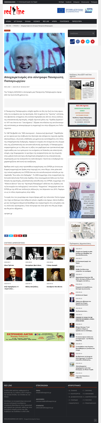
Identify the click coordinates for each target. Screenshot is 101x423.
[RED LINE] (14, 10)
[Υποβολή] (92, 33)
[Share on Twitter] (11, 236)
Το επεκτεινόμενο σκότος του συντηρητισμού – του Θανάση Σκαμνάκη (84, 338)
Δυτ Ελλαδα (18, 21)
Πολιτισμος (64, 21)
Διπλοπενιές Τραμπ (81, 295)
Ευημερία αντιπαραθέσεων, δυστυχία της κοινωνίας (84, 288)
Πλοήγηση (94, 2)
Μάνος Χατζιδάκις (31, 287)
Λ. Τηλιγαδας (73, 400)
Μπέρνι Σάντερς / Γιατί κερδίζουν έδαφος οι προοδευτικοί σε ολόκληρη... (84, 328)
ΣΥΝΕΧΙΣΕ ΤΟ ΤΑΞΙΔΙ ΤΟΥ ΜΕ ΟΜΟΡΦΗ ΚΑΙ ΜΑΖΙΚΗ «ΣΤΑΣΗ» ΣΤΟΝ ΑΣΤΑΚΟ (85, 319)
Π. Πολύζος (87, 400)
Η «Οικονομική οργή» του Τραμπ (27, 2)
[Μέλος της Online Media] (72, 41)
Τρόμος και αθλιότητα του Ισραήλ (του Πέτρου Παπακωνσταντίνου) (83, 303)
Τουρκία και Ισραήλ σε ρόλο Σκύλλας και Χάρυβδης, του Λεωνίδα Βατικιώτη (84, 253)
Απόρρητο (76, 2)
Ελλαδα (28, 21)
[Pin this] (20, 236)
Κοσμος (37, 21)
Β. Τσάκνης (73, 390)
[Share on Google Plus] (16, 236)
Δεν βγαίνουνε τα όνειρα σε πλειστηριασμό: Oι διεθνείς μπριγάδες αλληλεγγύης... (84, 358)
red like (46, 21)
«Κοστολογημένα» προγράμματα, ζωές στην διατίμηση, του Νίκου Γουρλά (84, 367)
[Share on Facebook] (6, 236)
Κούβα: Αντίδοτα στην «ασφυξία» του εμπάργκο (83, 270)
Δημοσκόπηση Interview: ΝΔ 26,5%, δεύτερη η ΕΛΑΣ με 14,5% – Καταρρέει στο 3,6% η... (85, 279)
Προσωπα (16, 26)
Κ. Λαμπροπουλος (90, 397)
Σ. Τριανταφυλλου (89, 403)
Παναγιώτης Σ (74, 403)
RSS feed (61, 2)
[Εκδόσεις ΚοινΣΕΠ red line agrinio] (82, 90)
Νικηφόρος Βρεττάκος (33, 265)
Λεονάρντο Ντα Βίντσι (54, 287)
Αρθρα (54, 21)
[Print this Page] (25, 236)
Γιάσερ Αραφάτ (52, 265)
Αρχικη (8, 21)
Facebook (68, 2)
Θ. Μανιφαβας (88, 394)
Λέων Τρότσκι (9, 265)
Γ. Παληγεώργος (74, 394)
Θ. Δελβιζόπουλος (75, 397)
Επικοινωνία (85, 2)
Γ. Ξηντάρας (87, 390)
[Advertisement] (34, 103)
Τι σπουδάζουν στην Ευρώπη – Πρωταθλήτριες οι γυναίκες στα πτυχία (85, 348)
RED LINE (8, 26)
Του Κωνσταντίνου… (82, 311)
